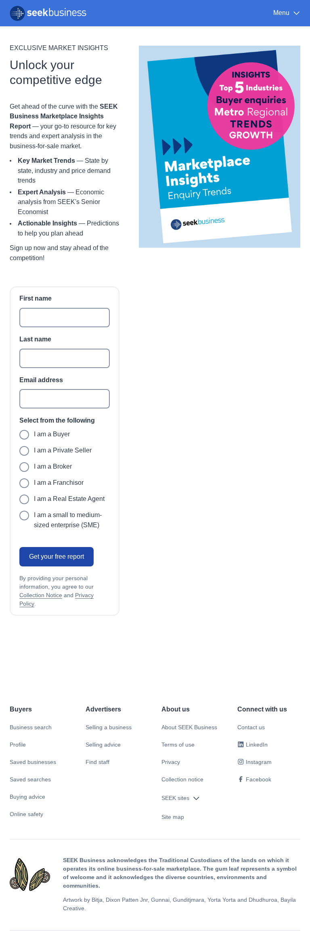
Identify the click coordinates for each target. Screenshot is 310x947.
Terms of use (178, 744)
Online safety (26, 814)
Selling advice (103, 744)
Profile (18, 744)
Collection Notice (40, 595)
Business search (31, 727)
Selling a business (109, 727)
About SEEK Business (189, 727)
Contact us (251, 727)
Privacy (170, 762)
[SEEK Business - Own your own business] (48, 13)
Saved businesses (33, 762)
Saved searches (30, 779)
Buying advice (27, 796)
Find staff (97, 762)
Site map (172, 817)
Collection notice (182, 779)
